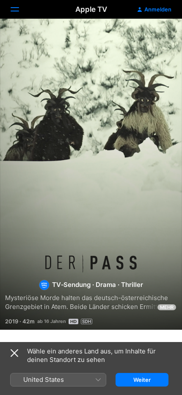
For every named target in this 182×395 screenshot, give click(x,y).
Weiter (142, 379)
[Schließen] (14, 353)
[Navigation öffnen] (20, 9)
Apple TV (91, 9)
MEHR (167, 307)
